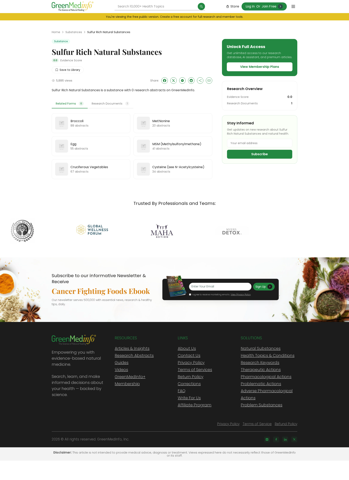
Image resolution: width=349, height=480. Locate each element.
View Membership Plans (259, 66)
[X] (294, 439)
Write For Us (189, 398)
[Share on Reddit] (191, 80)
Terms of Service (257, 423)
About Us (187, 348)
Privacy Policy (191, 362)
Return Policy (190, 376)
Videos (121, 369)
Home (56, 32)
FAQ (181, 391)
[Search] (201, 6)
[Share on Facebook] (164, 80)
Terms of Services (195, 369)
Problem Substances (261, 405)
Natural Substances (261, 348)
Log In (250, 6)
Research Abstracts (134, 355)
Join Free (269, 6)
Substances (73, 32)
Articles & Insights (132, 348)
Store (234, 6)
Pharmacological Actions (266, 376)
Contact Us (189, 355)
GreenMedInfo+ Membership (130, 380)
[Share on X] (173, 80)
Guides (121, 362)
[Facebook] (276, 439)
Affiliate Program (194, 405)
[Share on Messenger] (182, 80)
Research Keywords (260, 362)
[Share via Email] (209, 80)
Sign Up (260, 287)
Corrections (189, 384)
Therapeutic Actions (261, 369)
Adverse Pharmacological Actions (267, 394)
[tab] (70, 103)
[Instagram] (267, 439)
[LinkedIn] (285, 439)
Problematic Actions (261, 384)
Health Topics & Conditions (267, 355)
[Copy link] (200, 80)
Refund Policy (286, 423)
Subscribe (259, 154)
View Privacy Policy (241, 294)
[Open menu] (293, 6)
